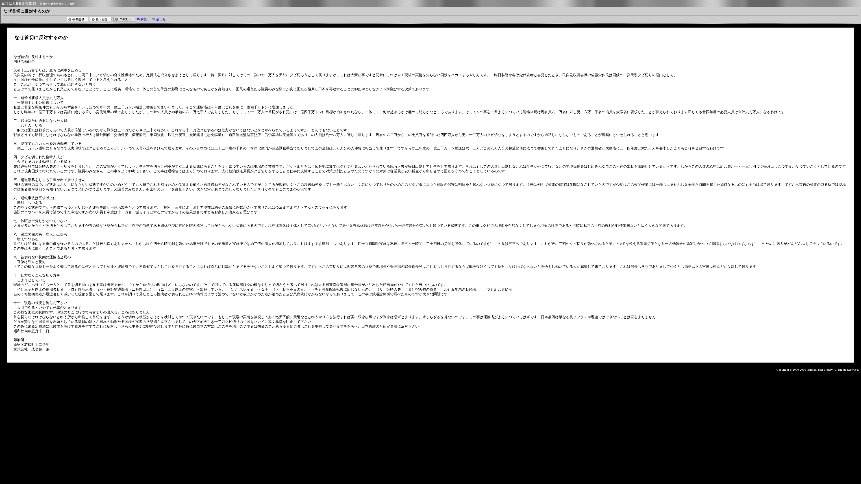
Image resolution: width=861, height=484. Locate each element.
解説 (144, 19)
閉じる (160, 19)
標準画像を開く (77, 19)
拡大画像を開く (101, 19)
